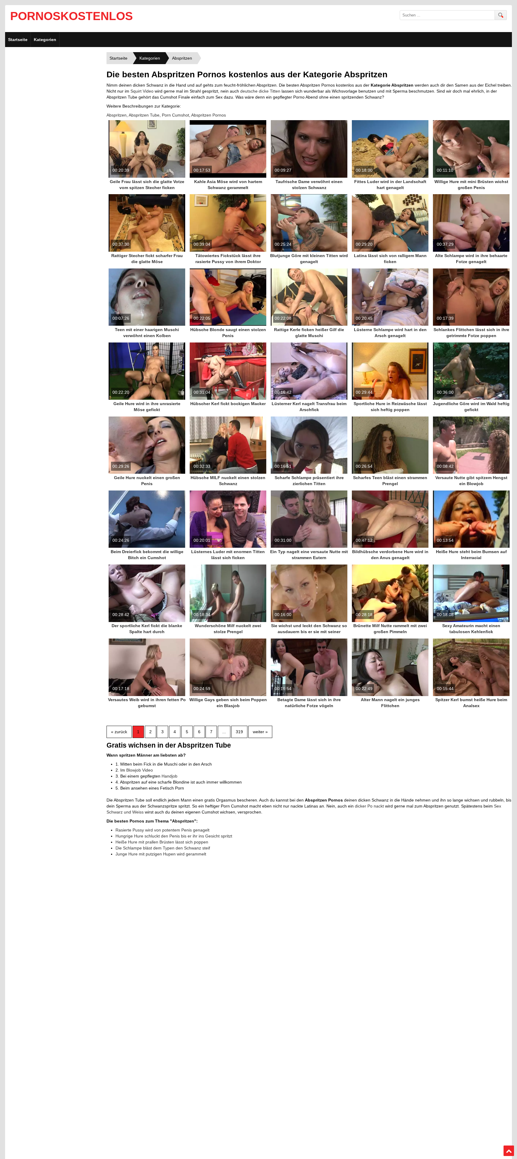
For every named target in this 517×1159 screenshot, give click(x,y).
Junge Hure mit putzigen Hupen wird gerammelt (160, 854)
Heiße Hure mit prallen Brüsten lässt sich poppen (161, 842)
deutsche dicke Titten (260, 91)
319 (239, 731)
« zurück (119, 731)
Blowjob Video (139, 770)
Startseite (18, 39)
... (224, 731)
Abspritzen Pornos (208, 115)
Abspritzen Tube (144, 115)
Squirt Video (141, 91)
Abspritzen (117, 115)
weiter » (260, 731)
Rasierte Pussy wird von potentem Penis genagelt (162, 830)
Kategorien (45, 39)
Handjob (169, 776)
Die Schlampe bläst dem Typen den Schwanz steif (162, 848)
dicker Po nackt (369, 806)
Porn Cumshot (175, 115)
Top (509, 1151)
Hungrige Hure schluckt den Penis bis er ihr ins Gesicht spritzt (173, 836)
